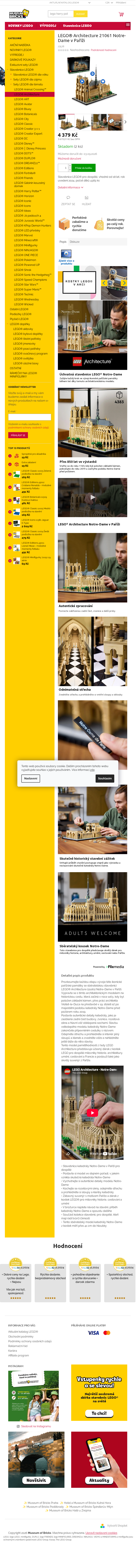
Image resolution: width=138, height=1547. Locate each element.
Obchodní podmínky (20, 1336)
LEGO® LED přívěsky (27, 230)
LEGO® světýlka (23, 358)
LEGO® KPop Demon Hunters (32, 225)
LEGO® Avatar (23, 104)
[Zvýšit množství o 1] (70, 166)
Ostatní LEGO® (19, 309)
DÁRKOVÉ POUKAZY (23, 59)
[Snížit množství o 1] (70, 170)
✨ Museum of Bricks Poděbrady (43, 1506)
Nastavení (30, 778)
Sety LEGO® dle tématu (28, 84)
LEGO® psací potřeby (26, 348)
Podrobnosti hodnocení (103, 50)
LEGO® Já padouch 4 (27, 215)
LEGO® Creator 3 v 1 (27, 128)
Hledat (80, 13)
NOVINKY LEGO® (21, 50)
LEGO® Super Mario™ (27, 289)
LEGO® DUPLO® (24, 158)
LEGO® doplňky (20, 324)
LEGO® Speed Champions (30, 279)
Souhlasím (105, 778)
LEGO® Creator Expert (28, 133)
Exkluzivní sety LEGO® (24, 64)
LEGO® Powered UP (27, 264)
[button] (82, 81)
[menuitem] (20, 26)
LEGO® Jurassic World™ (29, 220)
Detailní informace (69, 187)
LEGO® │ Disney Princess (30, 148)
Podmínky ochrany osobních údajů (30, 1341)
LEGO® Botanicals (25, 114)
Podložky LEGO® (20, 314)
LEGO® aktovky (23, 329)
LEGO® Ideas (22, 210)
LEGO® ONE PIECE (26, 255)
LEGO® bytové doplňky (28, 333)
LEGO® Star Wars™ (26, 284)
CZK (107, 2)
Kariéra (12, 1350)
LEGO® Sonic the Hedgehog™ (32, 274)
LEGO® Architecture (26, 94)
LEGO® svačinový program (30, 353)
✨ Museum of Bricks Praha (41, 1502)
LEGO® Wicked (23, 304)
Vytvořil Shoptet (117, 1525)
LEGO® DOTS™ (23, 153)
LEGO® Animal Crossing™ (30, 89)
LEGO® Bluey (22, 109)
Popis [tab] (63, 241)
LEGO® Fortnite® (25, 173)
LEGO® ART (21, 99)
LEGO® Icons (22, 205)
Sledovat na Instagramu (36, 1426)
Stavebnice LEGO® (22, 69)
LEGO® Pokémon (25, 260)
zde (92, 769)
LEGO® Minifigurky (26, 245)
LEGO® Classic (23, 123)
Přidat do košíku (83, 167)
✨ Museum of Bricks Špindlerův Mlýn (89, 1506)
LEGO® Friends (23, 178)
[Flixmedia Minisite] (66, 257)
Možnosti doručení (69, 158)
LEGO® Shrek (22, 270)
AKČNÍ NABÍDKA (20, 45)
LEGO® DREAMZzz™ (27, 163)
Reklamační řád (17, 1346)
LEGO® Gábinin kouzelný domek (29, 184)
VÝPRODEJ (17, 55)
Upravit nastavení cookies (101, 1533)
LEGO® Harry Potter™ (27, 191)
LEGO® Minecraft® (26, 240)
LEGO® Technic (23, 294)
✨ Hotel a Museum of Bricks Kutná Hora (85, 1502)
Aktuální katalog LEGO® (64, 2)
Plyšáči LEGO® (19, 319)
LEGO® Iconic (22, 201)
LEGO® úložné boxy (26, 363)
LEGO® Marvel (23, 235)
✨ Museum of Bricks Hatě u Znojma (68, 1510)
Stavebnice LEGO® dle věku (30, 74)
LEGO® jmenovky (24, 343)
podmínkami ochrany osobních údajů (28, 427)
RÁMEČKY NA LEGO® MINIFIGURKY (23, 375)
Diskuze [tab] (74, 241)
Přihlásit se (18, 435)
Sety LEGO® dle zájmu (27, 79)
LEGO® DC (21, 138)
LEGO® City (21, 119)
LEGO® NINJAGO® (26, 250)
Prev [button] (104, 283)
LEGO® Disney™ (24, 143)
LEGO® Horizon (24, 196)
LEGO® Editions (24, 168)
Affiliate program (18, 1355)
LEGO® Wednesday (26, 299)
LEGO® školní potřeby (27, 338)
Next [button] (124, 283)
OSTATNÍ (15, 368)
